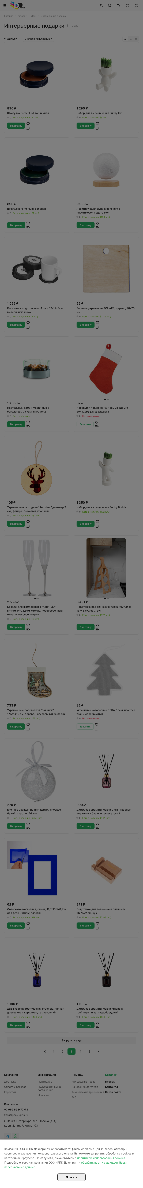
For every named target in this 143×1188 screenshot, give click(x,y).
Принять (71, 1177)
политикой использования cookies (101, 1158)
